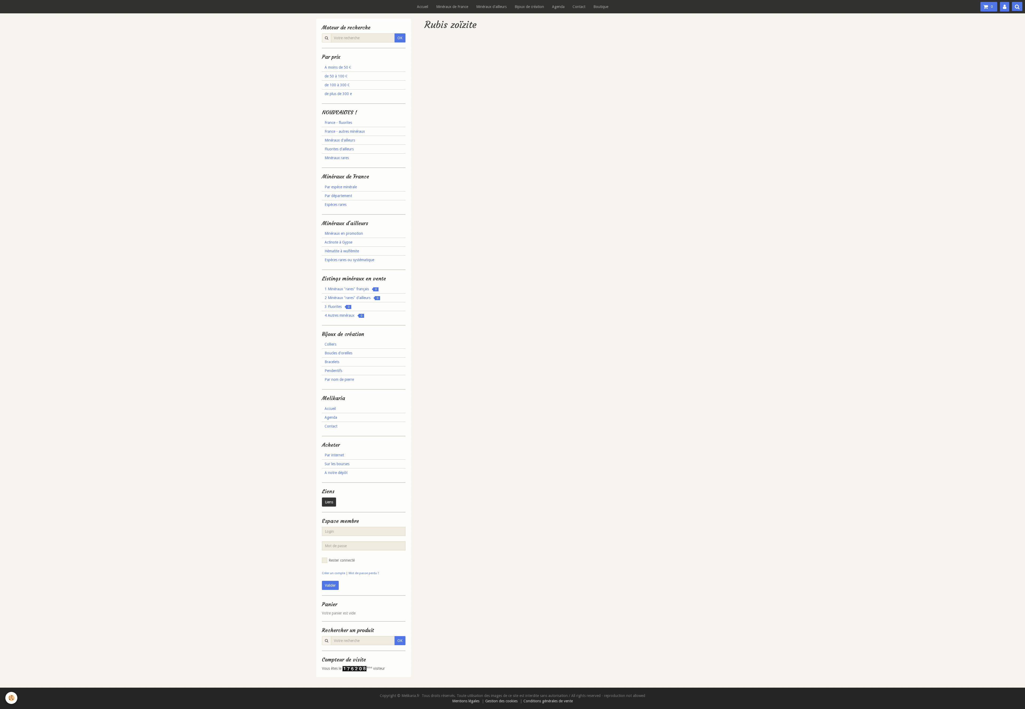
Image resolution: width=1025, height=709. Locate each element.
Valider (330, 585)
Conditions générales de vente (548, 701)
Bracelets (332, 362)
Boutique (600, 7)
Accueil (422, 7)
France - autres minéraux (345, 131)
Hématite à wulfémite (342, 251)
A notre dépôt (336, 473)
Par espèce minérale (341, 187)
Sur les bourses (337, 464)
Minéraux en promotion (344, 233)
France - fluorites (338, 122)
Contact (579, 7)
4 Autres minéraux (343, 315)
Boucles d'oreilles (338, 353)
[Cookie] (11, 698)
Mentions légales (465, 701)
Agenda (558, 7)
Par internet (334, 455)
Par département (338, 196)
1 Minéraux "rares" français (351, 289)
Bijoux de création (529, 7)
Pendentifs (333, 371)
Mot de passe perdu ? (364, 573)
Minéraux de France (452, 7)
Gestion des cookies (501, 701)
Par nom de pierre (339, 379)
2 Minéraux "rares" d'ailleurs (351, 298)
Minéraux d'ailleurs (491, 7)
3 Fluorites (337, 306)
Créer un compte (333, 573)
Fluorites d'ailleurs (339, 149)
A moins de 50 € (338, 67)
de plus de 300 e (338, 94)
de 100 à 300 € (337, 85)
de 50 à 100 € (336, 76)
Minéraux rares (337, 158)
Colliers (330, 344)
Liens (329, 502)
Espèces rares (335, 204)
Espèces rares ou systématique (349, 260)
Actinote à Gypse (338, 242)
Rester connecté (342, 560)
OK (400, 38)
